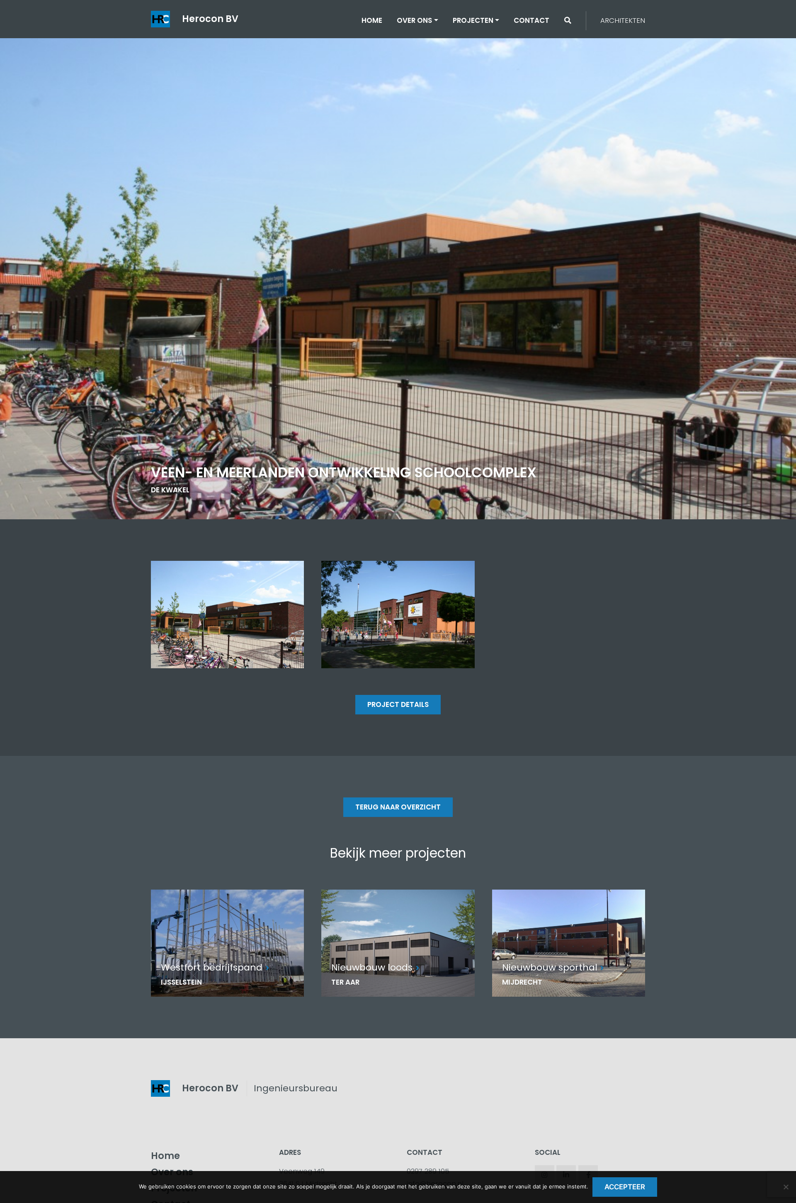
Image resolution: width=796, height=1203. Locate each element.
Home (372, 20)
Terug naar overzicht (398, 807)
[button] (567, 20)
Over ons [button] (414, 20)
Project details (398, 704)
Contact (531, 20)
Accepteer (624, 1187)
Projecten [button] (473, 20)
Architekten (622, 20)
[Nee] (785, 1187)
